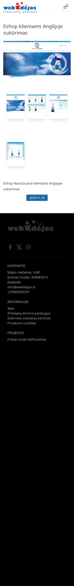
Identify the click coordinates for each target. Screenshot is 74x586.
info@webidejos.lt (21, 287)
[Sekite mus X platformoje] (19, 247)
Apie (10, 308)
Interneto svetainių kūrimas (29, 318)
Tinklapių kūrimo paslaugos (29, 313)
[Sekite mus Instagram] (28, 247)
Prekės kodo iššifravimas (26, 339)
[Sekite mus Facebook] (10, 247)
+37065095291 (18, 292)
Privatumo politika (21, 323)
